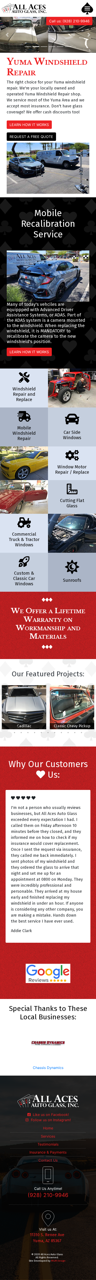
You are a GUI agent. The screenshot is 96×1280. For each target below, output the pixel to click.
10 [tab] (65, 726)
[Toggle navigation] (87, 8)
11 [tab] (71, 726)
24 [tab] (75, 732)
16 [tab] (21, 732)
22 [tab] (61, 732)
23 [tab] (68, 732)
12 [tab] (78, 726)
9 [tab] (58, 726)
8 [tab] (51, 726)
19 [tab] (41, 732)
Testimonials (48, 1144)
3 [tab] (18, 726)
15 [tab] (14, 732)
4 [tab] (24, 726)
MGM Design (58, 1260)
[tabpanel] (24, 707)
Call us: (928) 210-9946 (69, 21)
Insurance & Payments (48, 1152)
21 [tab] (54, 732)
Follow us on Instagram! (50, 1120)
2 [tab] (11, 726)
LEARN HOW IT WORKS (29, 124)
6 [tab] (38, 726)
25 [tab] (81, 732)
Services (48, 1136)
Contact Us (48, 1160)
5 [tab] (31, 726)
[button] (7, 35)
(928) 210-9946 (48, 1195)
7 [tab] (44, 726)
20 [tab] (48, 732)
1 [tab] (4, 726)
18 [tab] (34, 732)
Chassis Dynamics (48, 1067)
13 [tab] (85, 726)
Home (48, 1128)
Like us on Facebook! (50, 1114)
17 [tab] (28, 732)
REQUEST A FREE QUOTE (31, 136)
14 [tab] (91, 726)
